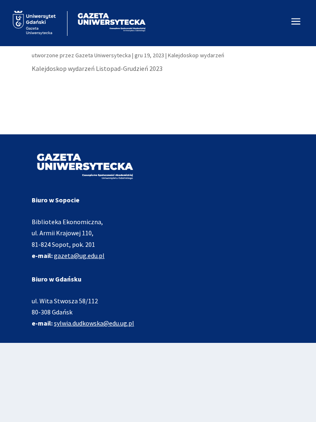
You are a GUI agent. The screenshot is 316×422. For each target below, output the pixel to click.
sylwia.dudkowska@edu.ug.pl (94, 323)
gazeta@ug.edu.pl (79, 255)
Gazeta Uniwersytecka (103, 55)
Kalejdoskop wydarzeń (196, 55)
